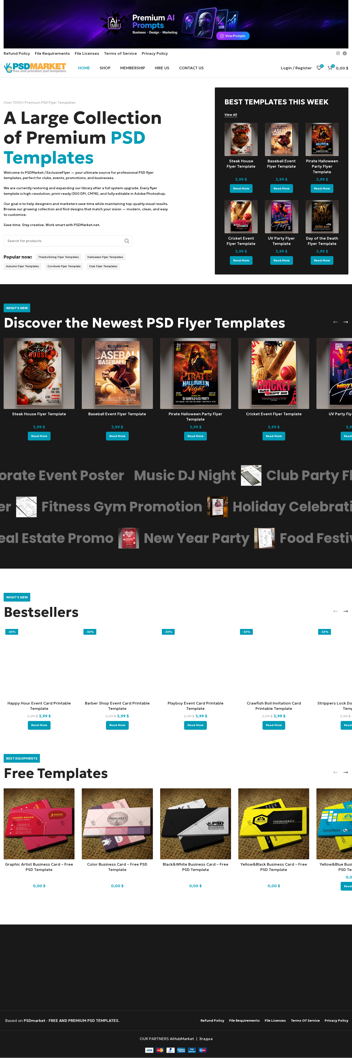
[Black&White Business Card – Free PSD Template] (195, 823)
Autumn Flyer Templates (22, 266)
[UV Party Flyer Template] (281, 216)
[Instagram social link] (338, 53)
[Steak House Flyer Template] (241, 139)
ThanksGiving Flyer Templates (58, 257)
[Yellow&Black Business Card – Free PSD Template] (273, 823)
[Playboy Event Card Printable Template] (195, 662)
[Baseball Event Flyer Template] (281, 139)
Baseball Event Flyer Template (117, 413)
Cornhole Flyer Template (64, 266)
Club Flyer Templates (103, 266)
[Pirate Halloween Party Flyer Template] (322, 139)
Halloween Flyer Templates (105, 257)
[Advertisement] (176, 968)
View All (231, 115)
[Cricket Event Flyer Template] (241, 216)
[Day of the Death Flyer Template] (322, 216)
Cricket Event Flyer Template (274, 413)
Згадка (206, 1038)
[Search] (126, 240)
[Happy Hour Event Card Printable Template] (39, 662)
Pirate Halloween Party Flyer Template (322, 166)
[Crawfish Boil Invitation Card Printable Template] (273, 662)
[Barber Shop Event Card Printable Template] (117, 662)
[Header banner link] (176, 24)
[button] (335, 322)
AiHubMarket (182, 1038)
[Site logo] (35, 67)
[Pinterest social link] (344, 53)
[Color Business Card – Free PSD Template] (117, 823)
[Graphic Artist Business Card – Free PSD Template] (39, 823)
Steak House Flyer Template (39, 413)
